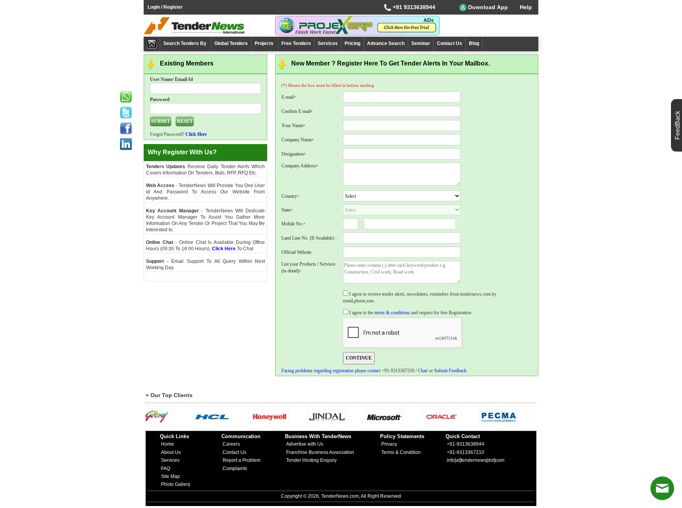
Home (167, 444)
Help (526, 7)
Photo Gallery (175, 484)
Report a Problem (241, 460)
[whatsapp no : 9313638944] (126, 97)
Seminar (420, 43)
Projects (265, 43)
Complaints (235, 468)
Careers (231, 444)
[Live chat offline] (662, 488)
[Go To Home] (152, 44)
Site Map (170, 476)
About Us (171, 452)
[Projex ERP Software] (357, 25)
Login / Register (165, 7)
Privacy (389, 444)
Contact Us (449, 43)
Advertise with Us (304, 444)
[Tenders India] (209, 26)
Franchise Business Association (320, 452)
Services (328, 43)
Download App (487, 7)
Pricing (352, 43)
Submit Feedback (450, 370)
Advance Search (386, 43)
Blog (474, 43)
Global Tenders (231, 43)
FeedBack (677, 125)
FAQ (165, 468)
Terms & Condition (401, 452)
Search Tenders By (185, 43)
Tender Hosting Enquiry (311, 460)
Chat (422, 370)
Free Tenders (296, 43)
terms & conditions (392, 312)
